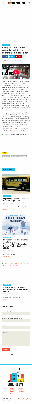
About (11, 388)
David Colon (7, 60)
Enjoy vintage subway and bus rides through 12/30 (16, 200)
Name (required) (6, 311)
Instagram (21, 392)
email (19, 56)
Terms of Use (17, 399)
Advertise (12, 390)
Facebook (20, 388)
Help (11, 393)
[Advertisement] (16, 22)
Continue (5, 209)
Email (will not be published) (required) (12, 318)
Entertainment (6, 45)
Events (5, 388)
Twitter (20, 390)
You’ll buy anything (19, 130)
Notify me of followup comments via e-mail (15, 355)
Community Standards (9, 401)
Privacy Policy (26, 399)
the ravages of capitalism (19, 156)
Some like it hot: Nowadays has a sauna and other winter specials (15, 289)
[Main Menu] (3, 2)
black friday (6, 156)
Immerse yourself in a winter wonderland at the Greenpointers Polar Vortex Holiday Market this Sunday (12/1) (15, 244)
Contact (12, 392)
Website (4, 325)
